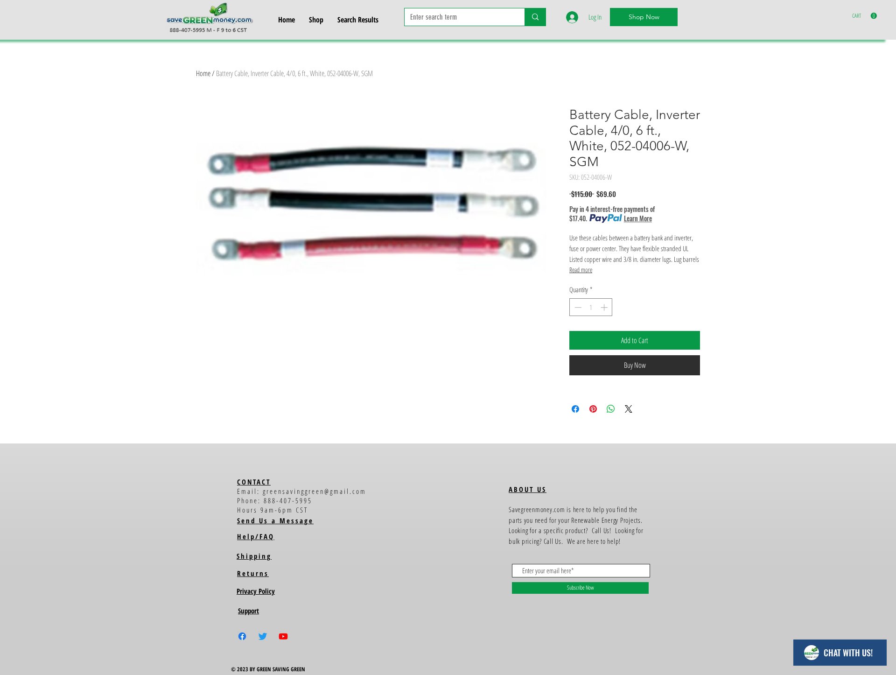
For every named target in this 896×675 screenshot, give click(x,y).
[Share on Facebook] (575, 409)
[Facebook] (242, 636)
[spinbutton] (591, 307)
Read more (580, 269)
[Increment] (605, 307)
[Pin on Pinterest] (593, 409)
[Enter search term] (535, 17)
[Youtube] (283, 636)
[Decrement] (577, 307)
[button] (864, 16)
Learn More (638, 218)
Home (203, 73)
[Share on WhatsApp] (610, 409)
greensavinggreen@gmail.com (314, 491)
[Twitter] (263, 636)
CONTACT (254, 481)
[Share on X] (628, 409)
